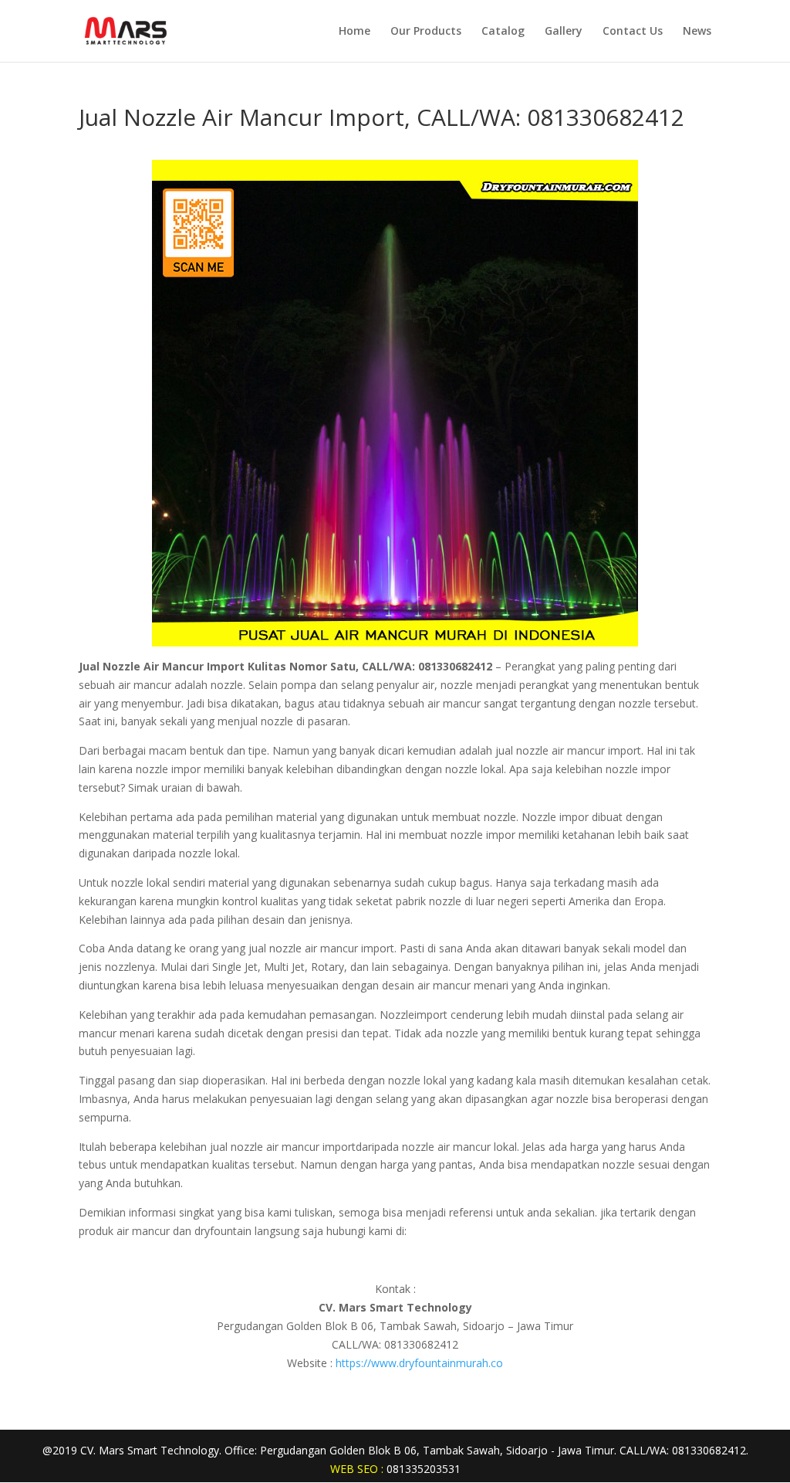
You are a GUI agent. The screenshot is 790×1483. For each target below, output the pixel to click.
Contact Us (633, 31)
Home (354, 31)
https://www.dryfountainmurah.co (419, 1363)
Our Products (425, 31)
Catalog (503, 31)
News (697, 31)
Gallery (563, 31)
